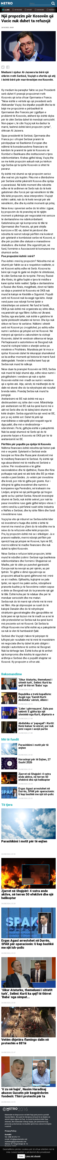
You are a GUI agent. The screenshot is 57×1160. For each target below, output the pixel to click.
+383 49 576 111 (14, 1137)
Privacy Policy (10, 1131)
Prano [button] (21, 1156)
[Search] (53, 3)
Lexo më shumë (32, 1156)
